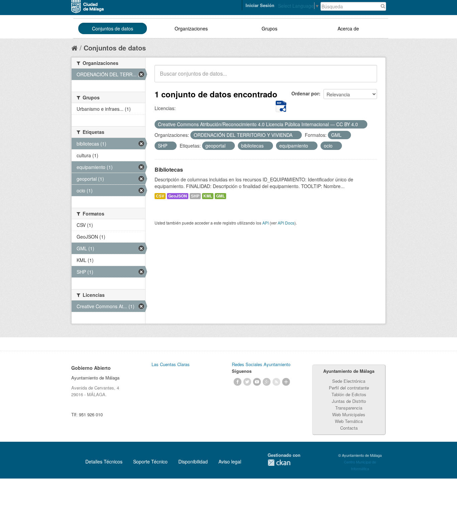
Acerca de (348, 28)
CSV (160, 196)
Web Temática (349, 421)
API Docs (286, 223)
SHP (195, 196)
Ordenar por (305, 93)
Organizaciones (191, 28)
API (265, 223)
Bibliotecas (169, 169)
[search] (367, 77)
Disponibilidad (193, 461)
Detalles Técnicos (103, 461)
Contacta (349, 428)
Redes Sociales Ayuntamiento (261, 364)
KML (207, 196)
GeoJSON (177, 196)
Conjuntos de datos (112, 28)
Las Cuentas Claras (171, 364)
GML (220, 196)
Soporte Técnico (150, 461)
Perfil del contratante (349, 388)
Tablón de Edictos (349, 394)
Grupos (269, 28)
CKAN (279, 462)
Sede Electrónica (348, 381)
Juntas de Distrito (349, 401)
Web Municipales (348, 414)
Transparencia (348, 408)
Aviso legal (229, 461)
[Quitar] (361, 124)
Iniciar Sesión (260, 5)
